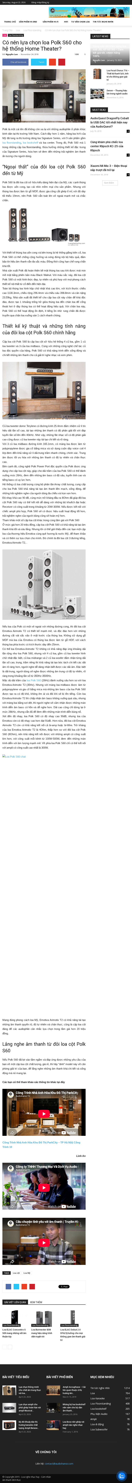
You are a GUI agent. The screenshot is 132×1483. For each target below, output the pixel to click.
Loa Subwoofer (99, 1429)
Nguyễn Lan (12, 54)
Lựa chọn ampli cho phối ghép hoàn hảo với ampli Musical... (30, 1407)
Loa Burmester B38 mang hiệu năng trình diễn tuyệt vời (41, 1333)
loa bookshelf (30, 142)
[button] (125, 22)
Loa (4, 35)
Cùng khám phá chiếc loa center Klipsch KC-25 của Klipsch (106, 146)
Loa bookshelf (98, 1408)
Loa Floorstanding (16, 35)
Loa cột (16, 1273)
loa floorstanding (11, 142)
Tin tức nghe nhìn (103, 21)
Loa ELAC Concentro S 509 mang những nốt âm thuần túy (14, 1333)
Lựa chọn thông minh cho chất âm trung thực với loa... (30, 1390)
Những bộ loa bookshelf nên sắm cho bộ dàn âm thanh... (74, 1407)
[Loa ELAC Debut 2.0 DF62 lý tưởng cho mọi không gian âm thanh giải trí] (73, 1318)
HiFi (66, 21)
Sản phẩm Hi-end (28, 21)
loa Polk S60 (34, 680)
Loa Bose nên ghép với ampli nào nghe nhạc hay (73, 1425)
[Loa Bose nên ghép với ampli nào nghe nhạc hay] (53, 1425)
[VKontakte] (121, 2)
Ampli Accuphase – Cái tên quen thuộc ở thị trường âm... (74, 1390)
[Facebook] (106, 2)
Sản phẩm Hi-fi (50, 21)
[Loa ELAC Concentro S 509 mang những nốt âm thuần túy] (15, 1318)
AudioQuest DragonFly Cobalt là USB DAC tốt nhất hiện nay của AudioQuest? (109, 122)
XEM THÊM (36, 1302)
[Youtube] (127, 2)
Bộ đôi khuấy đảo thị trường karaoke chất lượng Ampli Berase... (29, 1425)
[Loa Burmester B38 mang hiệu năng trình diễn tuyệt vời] (44, 1318)
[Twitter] (111, 2)
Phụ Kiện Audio (98, 1414)
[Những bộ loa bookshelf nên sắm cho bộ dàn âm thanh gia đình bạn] (53, 1408)
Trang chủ (10, 21)
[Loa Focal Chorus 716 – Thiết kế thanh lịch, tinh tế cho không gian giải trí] (97, 74)
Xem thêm (109, 182)
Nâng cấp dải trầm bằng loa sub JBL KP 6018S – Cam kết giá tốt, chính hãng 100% (109, 51)
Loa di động (97, 1424)
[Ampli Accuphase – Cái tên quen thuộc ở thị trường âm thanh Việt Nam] (53, 1390)
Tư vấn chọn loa (80, 21)
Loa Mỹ (27, 1273)
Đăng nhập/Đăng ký (40, 2)
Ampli (93, 1419)
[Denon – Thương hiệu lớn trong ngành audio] (97, 94)
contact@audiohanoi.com (59, 1463)
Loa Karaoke (97, 1398)
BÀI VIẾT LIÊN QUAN (15, 1302)
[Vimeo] (116, 2)
